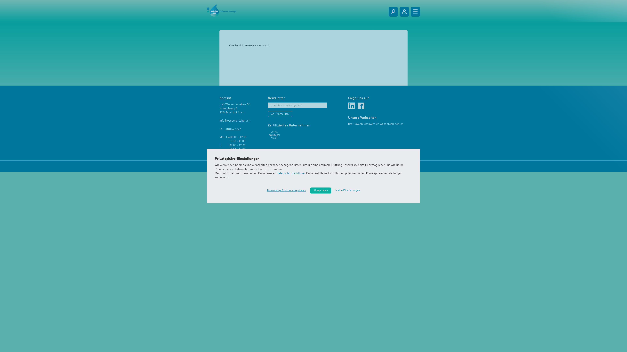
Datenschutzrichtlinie (291, 173)
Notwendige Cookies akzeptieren (286, 190)
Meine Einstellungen (347, 190)
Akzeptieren (321, 190)
